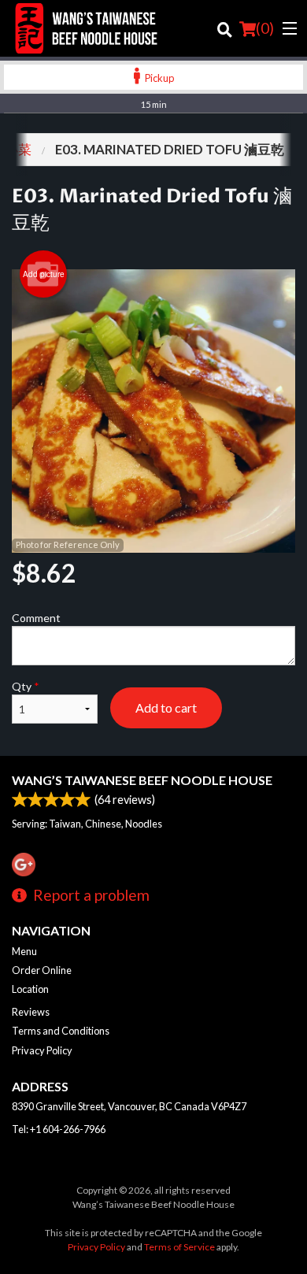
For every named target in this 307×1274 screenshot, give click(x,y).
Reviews (31, 1011)
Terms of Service (179, 1247)
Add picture (44, 274)
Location (30, 989)
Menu (24, 951)
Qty (25, 686)
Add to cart (166, 707)
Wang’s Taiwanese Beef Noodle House (142, 779)
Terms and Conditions (60, 1030)
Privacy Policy (42, 1050)
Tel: (58, 1129)
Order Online (42, 970)
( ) (265, 28)
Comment (36, 617)
